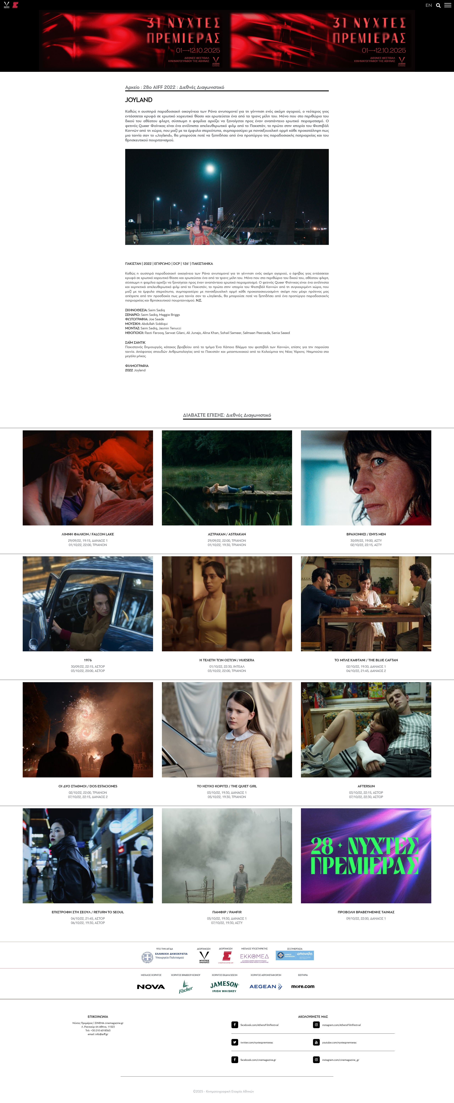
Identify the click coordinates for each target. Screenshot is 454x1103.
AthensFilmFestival (259, 1025)
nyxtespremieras (257, 1042)
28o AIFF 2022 (159, 87)
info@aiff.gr (101, 1034)
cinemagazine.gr (258, 1060)
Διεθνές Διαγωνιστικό (201, 87)
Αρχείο (132, 87)
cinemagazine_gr (340, 1060)
